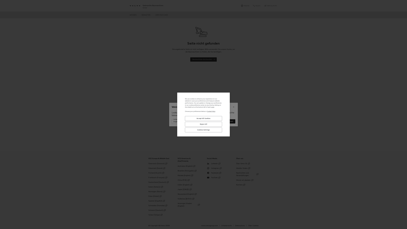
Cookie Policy (211, 111)
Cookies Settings (203, 130)
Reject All (203, 124)
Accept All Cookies (203, 118)
